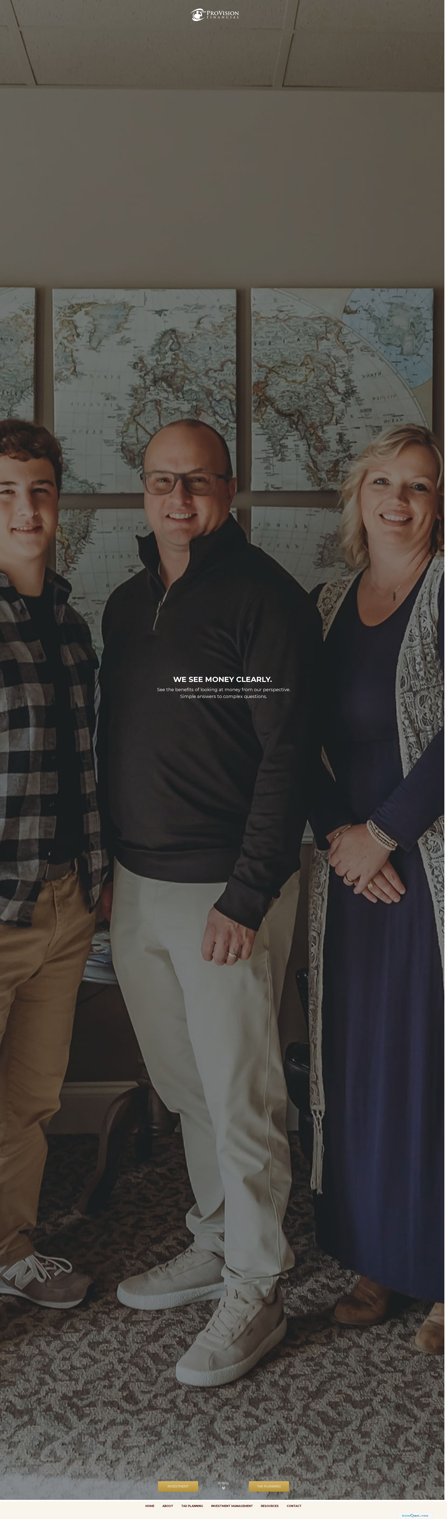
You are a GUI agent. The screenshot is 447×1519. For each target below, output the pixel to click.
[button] (150, 1506)
